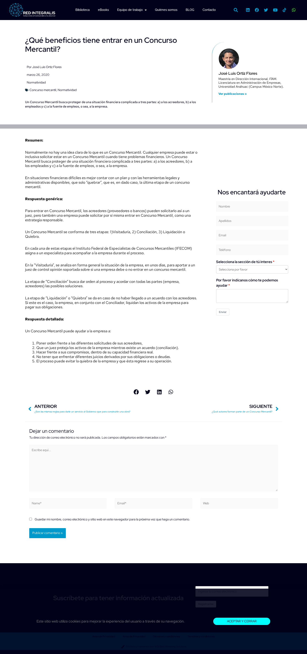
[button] (236, 10)
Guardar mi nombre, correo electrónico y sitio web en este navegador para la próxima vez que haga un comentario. (112, 519)
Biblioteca (82, 10)
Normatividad (36, 82)
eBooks (103, 10)
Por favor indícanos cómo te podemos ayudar (247, 283)
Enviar (223, 312)
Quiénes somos (166, 10)
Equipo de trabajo (130, 10)
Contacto (209, 10)
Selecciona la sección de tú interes (244, 261)
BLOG (190, 10)
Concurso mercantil (42, 90)
